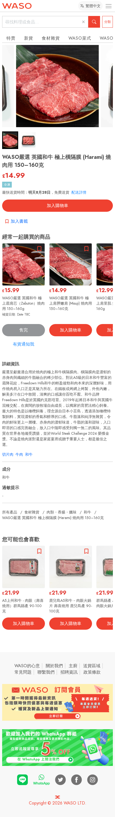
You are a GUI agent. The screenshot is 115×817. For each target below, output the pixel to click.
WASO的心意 (27, 666)
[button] (10, 140)
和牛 (29, 454)
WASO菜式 (79, 38)
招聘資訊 (69, 672)
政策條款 (92, 672)
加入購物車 (57, 205)
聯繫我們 (46, 672)
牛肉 (19, 454)
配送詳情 (78, 192)
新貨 (28, 38)
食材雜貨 (51, 38)
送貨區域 (91, 666)
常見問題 (23, 672)
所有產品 (9, 512)
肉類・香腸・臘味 (61, 512)
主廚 (73, 666)
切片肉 (7, 454)
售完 (23, 330)
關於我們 (54, 666)
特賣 (11, 38)
